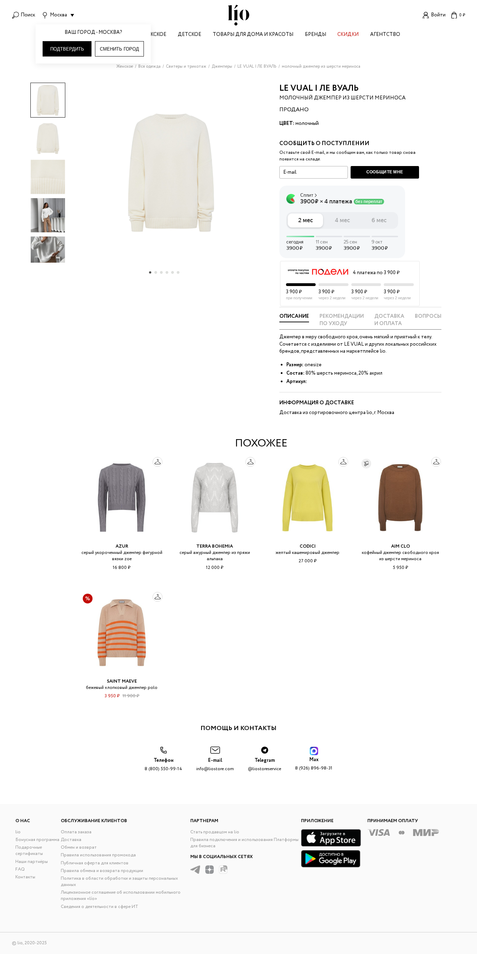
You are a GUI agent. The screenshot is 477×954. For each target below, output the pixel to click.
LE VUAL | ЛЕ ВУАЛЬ (319, 88)
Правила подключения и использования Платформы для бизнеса (244, 842)
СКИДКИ (348, 35)
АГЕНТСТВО (385, 35)
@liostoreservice (264, 765)
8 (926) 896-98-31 (313, 764)
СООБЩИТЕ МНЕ (384, 172)
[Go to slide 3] (161, 272)
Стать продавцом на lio (214, 832)
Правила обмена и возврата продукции (102, 870)
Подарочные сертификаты (29, 850)
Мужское (154, 35)
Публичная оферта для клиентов (95, 863)
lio (18, 832)
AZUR (122, 546)
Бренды (315, 35)
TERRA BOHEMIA (214, 546)
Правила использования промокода (98, 855)
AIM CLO (400, 546)
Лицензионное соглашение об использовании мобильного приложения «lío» (121, 895)
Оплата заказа (76, 832)
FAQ (20, 869)
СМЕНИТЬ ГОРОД (119, 49)
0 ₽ (462, 15)
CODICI (308, 546)
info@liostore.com (215, 765)
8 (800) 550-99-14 (163, 765)
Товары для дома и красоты (253, 35)
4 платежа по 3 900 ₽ (376, 272)
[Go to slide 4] (167, 272)
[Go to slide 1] (150, 272)
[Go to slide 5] (172, 272)
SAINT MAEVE (122, 681)
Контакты (25, 877)
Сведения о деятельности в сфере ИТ (99, 906)
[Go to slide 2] (155, 272)
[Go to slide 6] (178, 272)
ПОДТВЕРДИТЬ (67, 49)
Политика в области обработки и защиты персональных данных (119, 881)
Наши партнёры (31, 861)
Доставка (71, 839)
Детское (189, 35)
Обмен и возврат (79, 847)
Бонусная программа (37, 839)
